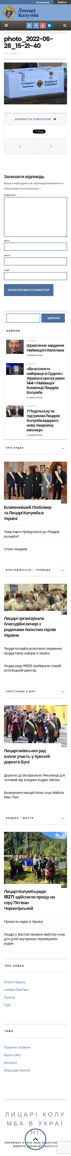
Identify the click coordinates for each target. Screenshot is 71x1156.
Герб (7, 1005)
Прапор (9, 997)
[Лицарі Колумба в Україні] (30, 12)
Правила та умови (17, 1047)
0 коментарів (35, 355)
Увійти (62, 2)
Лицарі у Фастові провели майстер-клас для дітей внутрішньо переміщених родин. (34, 939)
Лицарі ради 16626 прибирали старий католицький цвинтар (32, 668)
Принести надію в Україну (23, 921)
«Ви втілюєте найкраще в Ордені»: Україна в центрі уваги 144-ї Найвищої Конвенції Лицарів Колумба (45, 380)
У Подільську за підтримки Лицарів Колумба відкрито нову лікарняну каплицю (43, 420)
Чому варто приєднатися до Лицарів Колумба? (31, 534)
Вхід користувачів (17, 1070)
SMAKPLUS (50, 1146)
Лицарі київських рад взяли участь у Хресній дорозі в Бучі (27, 756)
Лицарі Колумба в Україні (35, 1123)
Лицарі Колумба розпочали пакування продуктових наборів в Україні (33, 650)
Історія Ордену (14, 982)
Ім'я (7, 241)
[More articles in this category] (63, 448)
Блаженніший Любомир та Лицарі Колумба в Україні (27, 513)
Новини (31, 341)
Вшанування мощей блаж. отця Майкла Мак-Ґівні (34, 795)
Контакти (42, 2)
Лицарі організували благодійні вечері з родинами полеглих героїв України (30, 626)
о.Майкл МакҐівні (16, 989)
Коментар (11, 195)
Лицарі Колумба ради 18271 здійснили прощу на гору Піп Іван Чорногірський (29, 899)
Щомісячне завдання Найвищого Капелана (45, 348)
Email (8, 255)
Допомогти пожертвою (33, 119)
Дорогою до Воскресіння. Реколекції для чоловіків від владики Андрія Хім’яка (34, 777)
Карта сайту (12, 1055)
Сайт (7, 270)
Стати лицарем (15, 549)
